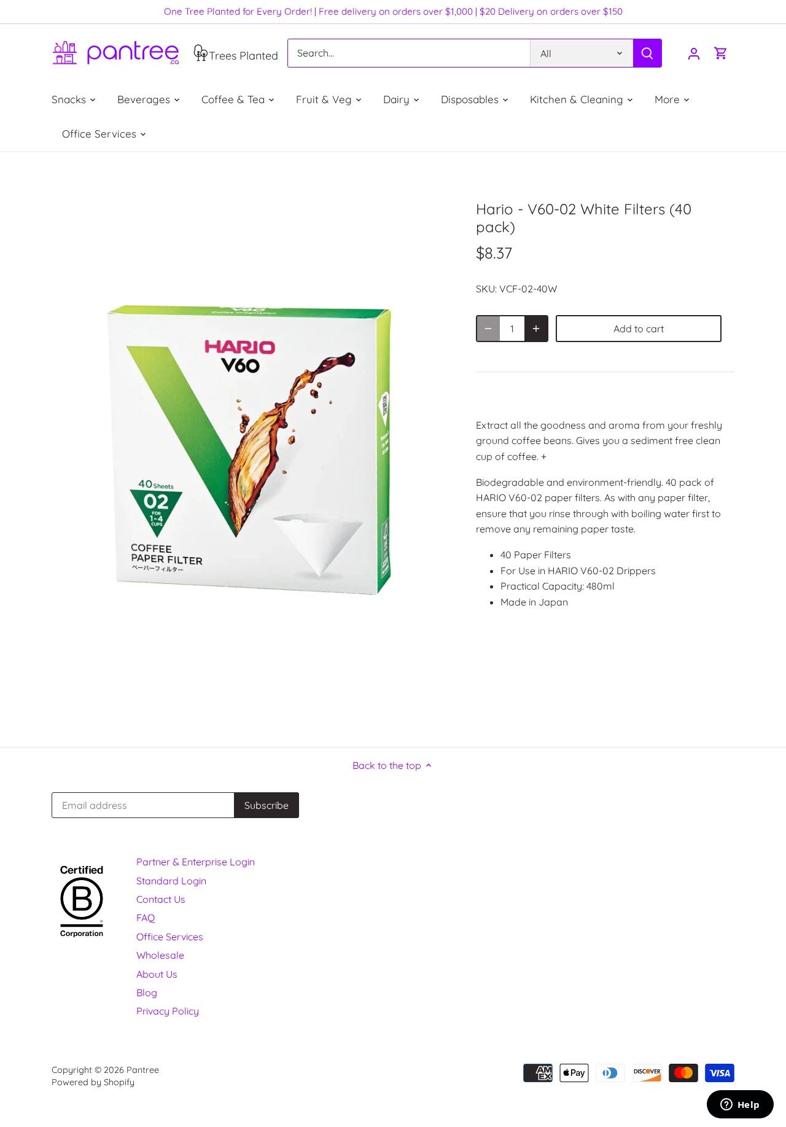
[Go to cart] (721, 53)
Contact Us (160, 899)
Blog (146, 992)
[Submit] (647, 53)
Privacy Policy (167, 1011)
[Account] (693, 53)
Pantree (142, 1069)
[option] (249, 448)
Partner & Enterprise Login (195, 862)
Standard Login (171, 881)
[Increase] (536, 328)
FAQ (145, 917)
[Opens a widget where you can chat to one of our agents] (740, 1105)
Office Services (169, 936)
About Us (156, 974)
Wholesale (160, 955)
